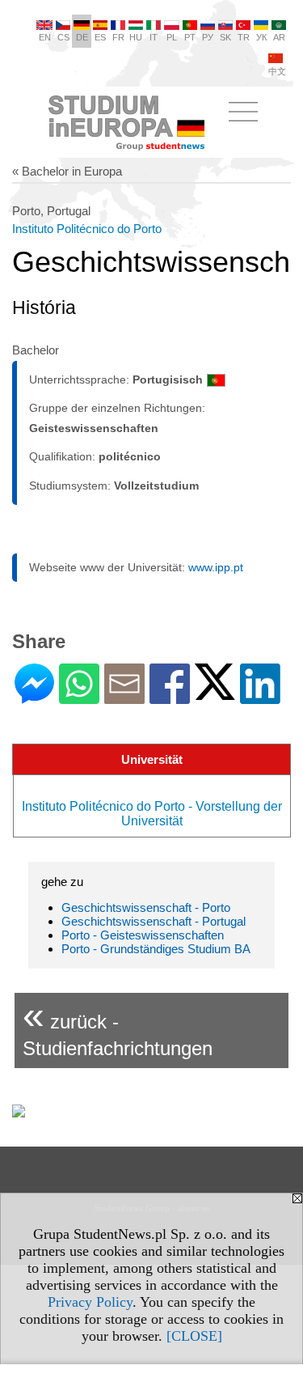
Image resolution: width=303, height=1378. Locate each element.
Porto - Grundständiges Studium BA (155, 949)
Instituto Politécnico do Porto (87, 228)
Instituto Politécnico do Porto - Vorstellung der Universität (152, 813)
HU (135, 37)
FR (118, 37)
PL (171, 37)
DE (82, 37)
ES (100, 37)
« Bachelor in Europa (67, 171)
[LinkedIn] (260, 697)
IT (153, 37)
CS (63, 37)
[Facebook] (169, 697)
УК (261, 37)
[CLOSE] (194, 1336)
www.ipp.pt (215, 567)
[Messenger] (34, 697)
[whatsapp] (79, 697)
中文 (277, 71)
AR (279, 37)
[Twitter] (215, 693)
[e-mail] (124, 697)
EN (45, 37)
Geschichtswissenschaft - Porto (145, 907)
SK (225, 37)
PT (190, 37)
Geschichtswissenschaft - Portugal (153, 921)
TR (244, 37)
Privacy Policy (90, 1302)
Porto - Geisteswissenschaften (142, 935)
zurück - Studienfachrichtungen (118, 1026)
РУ (207, 37)
